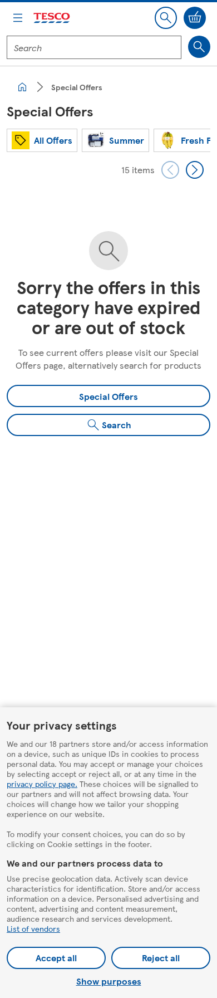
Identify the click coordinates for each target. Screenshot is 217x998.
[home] (22, 87)
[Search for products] (199, 47)
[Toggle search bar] (166, 18)
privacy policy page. (42, 783)
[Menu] (18, 18)
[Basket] (195, 18)
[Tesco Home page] (52, 18)
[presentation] (170, 170)
